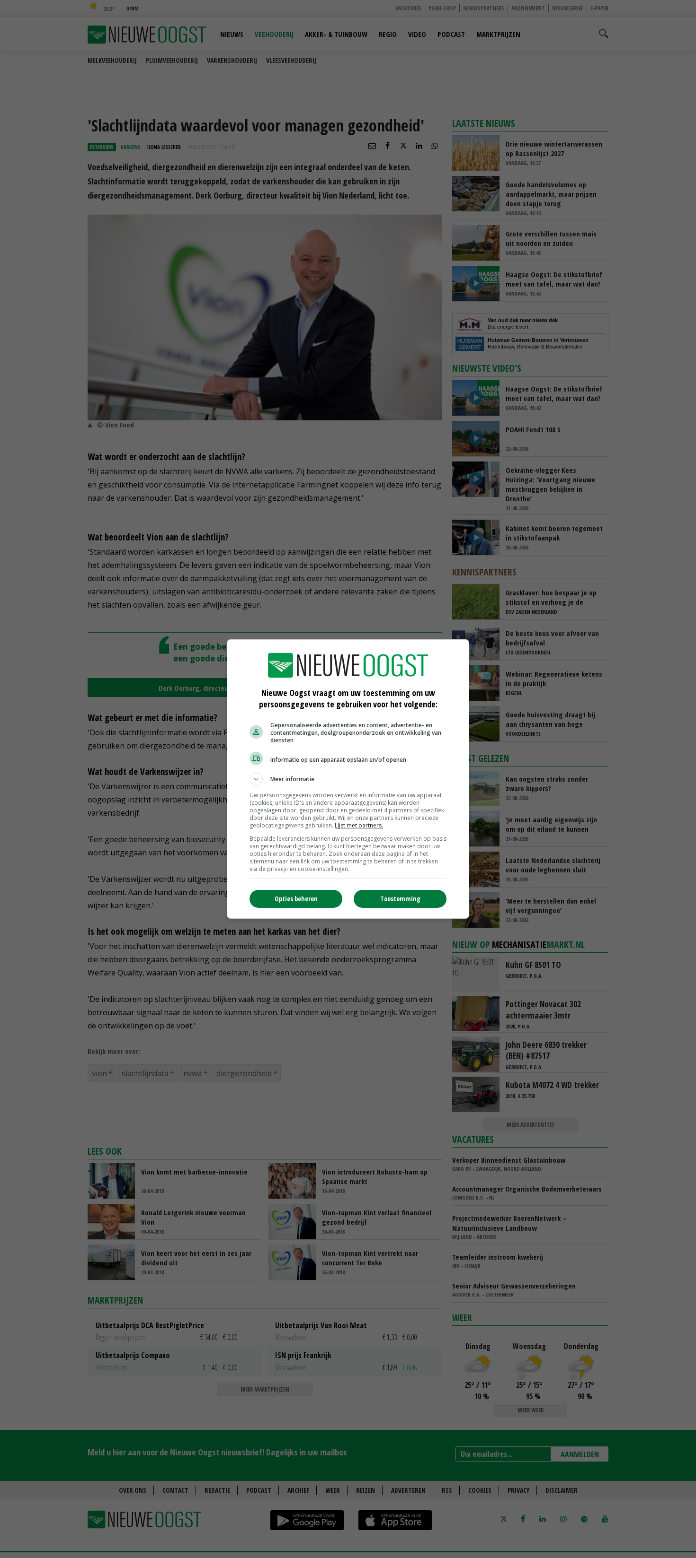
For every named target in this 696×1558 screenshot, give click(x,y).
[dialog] (348, 779)
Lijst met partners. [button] (359, 825)
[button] (348, 779)
